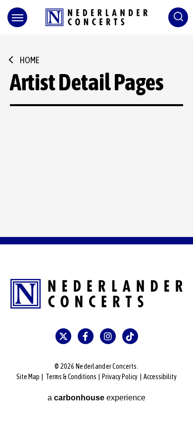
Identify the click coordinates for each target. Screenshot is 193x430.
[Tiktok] (130, 336)
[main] (96, 136)
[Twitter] (63, 336)
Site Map (28, 377)
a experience (96, 397)
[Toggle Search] (178, 17)
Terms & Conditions (71, 377)
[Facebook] (86, 336)
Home (29, 60)
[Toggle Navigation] (17, 17)
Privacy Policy (120, 377)
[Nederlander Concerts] (96, 17)
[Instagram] (108, 336)
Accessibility (160, 377)
